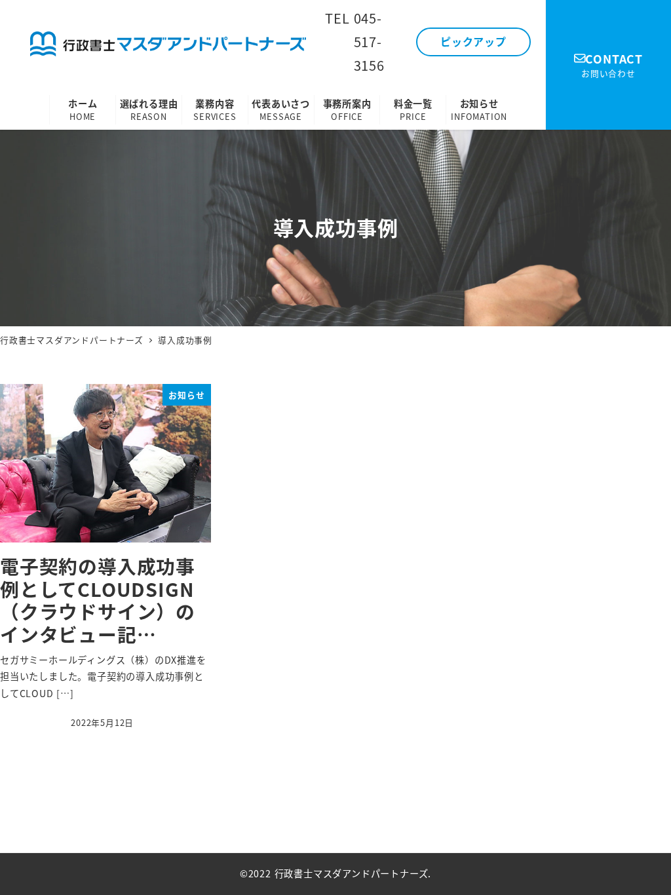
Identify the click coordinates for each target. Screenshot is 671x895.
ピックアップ (473, 41)
